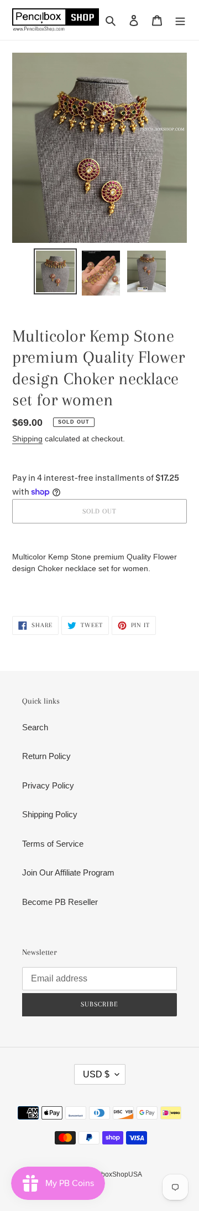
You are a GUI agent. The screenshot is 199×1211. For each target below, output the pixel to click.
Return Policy (46, 756)
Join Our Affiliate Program (68, 872)
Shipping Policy (49, 814)
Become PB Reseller (60, 902)
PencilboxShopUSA (112, 1174)
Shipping (27, 438)
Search (35, 727)
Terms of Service (52, 843)
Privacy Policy (48, 785)
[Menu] (180, 20)
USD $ (96, 1074)
